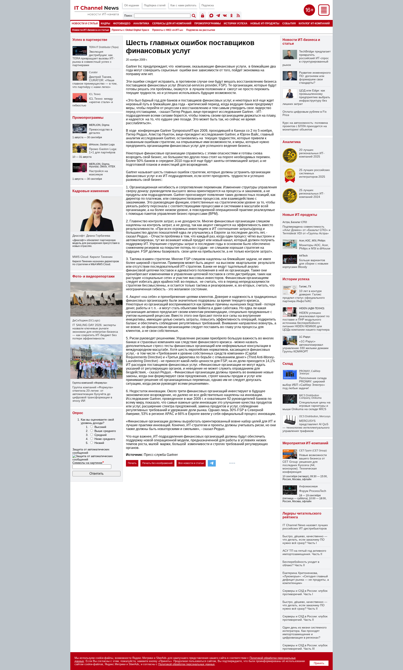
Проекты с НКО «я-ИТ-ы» (167, 30)
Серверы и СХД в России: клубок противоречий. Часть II (305, 618)
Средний (100, 435)
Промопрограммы (207, 23)
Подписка (208, 5)
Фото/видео (121, 23)
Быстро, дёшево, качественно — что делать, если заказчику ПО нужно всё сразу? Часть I (305, 539)
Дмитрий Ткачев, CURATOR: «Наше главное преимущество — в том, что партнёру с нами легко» (94, 82)
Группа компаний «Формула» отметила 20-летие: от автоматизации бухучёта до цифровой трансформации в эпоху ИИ (92, 394)
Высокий (100, 427)
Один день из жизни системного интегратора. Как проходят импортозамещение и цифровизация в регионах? (305, 632)
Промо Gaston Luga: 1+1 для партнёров (103, 150)
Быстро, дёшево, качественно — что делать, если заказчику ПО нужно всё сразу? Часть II (305, 605)
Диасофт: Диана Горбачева (91, 235)
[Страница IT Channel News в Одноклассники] (231, 16)
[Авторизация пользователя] (202, 16)
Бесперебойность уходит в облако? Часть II (301, 563)
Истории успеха (235, 23)
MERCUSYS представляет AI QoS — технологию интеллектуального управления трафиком (306, 426)
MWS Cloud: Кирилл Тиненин (92, 256)
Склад (288, 363)
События (289, 23)
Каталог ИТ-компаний (314, 23)
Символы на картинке (88, 462)
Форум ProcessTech (312, 491)
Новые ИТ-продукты (264, 23)
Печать (132, 463)
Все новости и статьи (191, 463)
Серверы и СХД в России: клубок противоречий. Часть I (305, 592)
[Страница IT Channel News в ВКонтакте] (225, 16)
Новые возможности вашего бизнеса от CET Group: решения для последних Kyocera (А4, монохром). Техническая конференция (305, 463)
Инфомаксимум (308, 486)
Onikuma (316, 398)
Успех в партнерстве (89, 40)
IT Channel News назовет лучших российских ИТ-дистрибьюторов (305, 526)
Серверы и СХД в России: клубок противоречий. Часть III (305, 647)
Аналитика (141, 23)
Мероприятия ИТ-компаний (305, 443)
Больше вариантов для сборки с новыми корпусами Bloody (305, 263)
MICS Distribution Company (309, 396)
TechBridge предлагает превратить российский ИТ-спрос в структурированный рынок (307, 58)
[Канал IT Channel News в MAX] (211, 16)
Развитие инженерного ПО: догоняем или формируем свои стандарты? (315, 77)
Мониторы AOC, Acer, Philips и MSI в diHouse (314, 246)
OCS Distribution (308, 416)
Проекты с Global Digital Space (130, 30)
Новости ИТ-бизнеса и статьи (90, 30)
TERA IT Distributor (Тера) (104, 47)
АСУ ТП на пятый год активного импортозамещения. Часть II (304, 552)
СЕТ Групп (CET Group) (313, 450)
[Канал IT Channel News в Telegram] (218, 16)
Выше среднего (105, 431)
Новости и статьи (85, 23)
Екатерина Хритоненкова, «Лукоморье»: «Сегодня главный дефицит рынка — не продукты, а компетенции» (306, 578)
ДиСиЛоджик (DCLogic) (86, 320)
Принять (319, 663)
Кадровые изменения (90, 191)
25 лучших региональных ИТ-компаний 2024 (311, 193)
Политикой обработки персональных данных (186, 664)
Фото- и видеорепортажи (93, 276)
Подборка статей (154, 5)
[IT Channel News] (97, 14)
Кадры (105, 23)
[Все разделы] (324, 14)
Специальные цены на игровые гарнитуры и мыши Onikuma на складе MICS (306, 406)
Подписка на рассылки (200, 30)
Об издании (131, 5)
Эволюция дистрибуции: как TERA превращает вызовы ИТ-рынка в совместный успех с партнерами (93, 58)
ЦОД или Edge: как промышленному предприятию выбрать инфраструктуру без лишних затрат (306, 97)
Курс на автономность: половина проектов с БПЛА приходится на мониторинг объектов (305, 126)
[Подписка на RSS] (238, 16)
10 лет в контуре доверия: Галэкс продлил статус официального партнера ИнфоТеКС (304, 296)
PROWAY (304, 371)
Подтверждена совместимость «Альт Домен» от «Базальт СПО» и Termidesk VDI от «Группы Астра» (306, 230)
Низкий (99, 442)
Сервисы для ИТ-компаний (171, 23)
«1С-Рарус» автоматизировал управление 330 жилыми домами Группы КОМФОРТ (305, 346)
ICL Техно (95, 94)
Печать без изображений (157, 463)
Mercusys (324, 416)
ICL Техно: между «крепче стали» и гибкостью (92, 102)
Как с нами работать (183, 5)
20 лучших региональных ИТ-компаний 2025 (311, 153)
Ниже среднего (104, 439)
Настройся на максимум (98, 172)
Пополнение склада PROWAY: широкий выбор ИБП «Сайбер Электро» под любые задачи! (305, 383)
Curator (93, 72)
